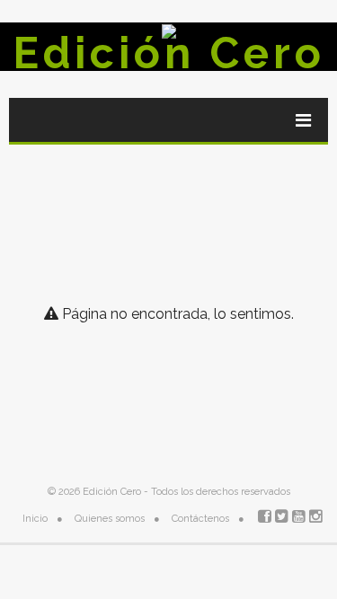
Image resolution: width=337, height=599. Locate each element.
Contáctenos (200, 518)
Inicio (35, 518)
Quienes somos (110, 518)
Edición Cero (169, 53)
